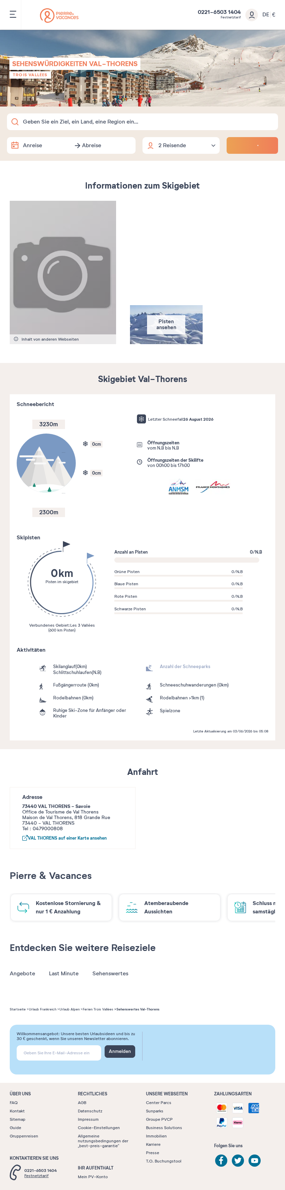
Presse (152, 1152)
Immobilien (156, 1136)
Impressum (88, 1119)
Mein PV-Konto (93, 1176)
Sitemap (17, 1119)
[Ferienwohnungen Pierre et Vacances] (59, 15)
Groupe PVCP (159, 1119)
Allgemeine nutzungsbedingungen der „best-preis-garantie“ (103, 1141)
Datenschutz (90, 1111)
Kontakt (17, 1111)
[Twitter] (238, 1161)
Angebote (22, 973)
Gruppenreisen (24, 1136)
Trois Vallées (30, 75)
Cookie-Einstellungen (99, 1127)
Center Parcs (158, 1102)
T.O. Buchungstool (163, 1161)
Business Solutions (164, 1127)
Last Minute (64, 973)
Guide (15, 1127)
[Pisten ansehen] (166, 342)
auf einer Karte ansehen (67, 838)
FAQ (14, 1102)
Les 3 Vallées (82, 625)
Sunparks (154, 1111)
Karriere (153, 1144)
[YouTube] (255, 1161)
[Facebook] (221, 1161)
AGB (82, 1102)
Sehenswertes (110, 973)
